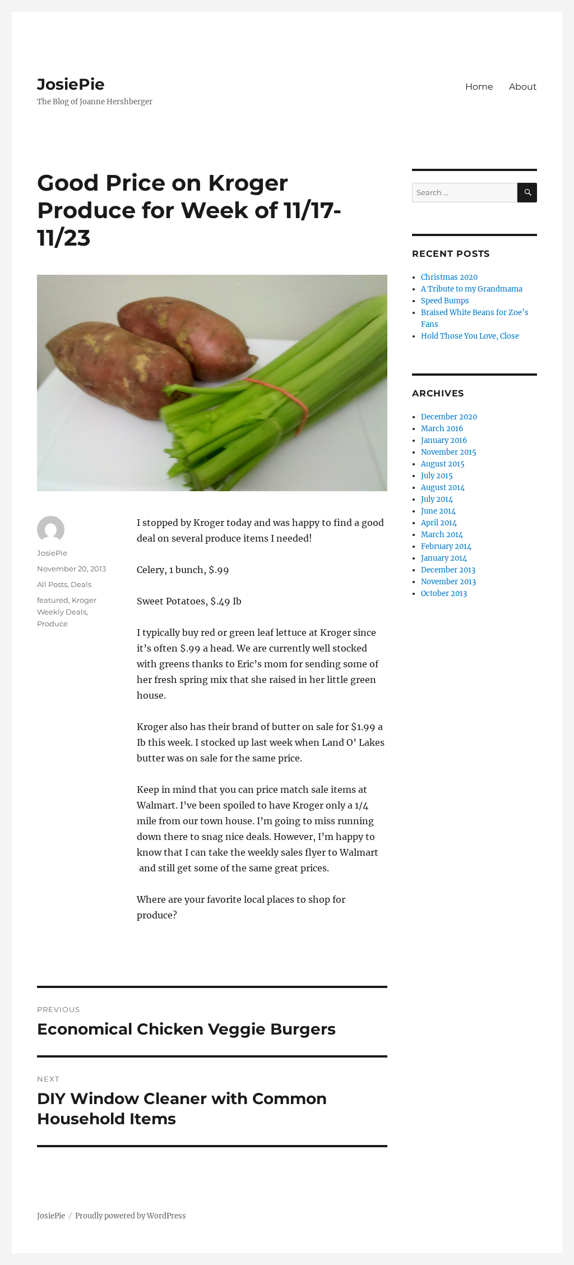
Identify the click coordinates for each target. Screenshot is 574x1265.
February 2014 (446, 546)
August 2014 (443, 487)
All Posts (52, 584)
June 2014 (438, 511)
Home (479, 86)
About (523, 86)
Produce (52, 623)
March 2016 (442, 428)
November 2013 (448, 582)
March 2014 (442, 534)
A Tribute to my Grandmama (471, 289)
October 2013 (444, 593)
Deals (81, 584)
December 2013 (448, 570)
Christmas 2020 (449, 277)
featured (52, 599)
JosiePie (71, 84)
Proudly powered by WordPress (130, 1216)
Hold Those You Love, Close (470, 336)
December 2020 (449, 417)
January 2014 (444, 558)
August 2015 (443, 464)
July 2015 (437, 476)
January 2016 (444, 440)
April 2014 (439, 523)
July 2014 (437, 499)
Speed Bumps (445, 301)
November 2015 (448, 452)
